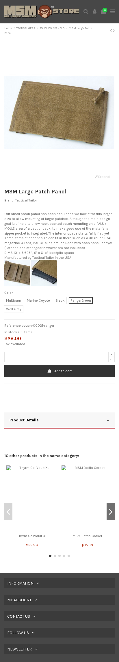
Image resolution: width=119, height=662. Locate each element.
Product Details (24, 420)
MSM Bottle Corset (87, 536)
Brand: (9, 200)
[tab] (59, 420)
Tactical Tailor (26, 200)
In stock (10, 332)
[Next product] (114, 31)
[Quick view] (32, 529)
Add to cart (63, 371)
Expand (103, 177)
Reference (12, 326)
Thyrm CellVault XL (32, 536)
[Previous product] (111, 31)
